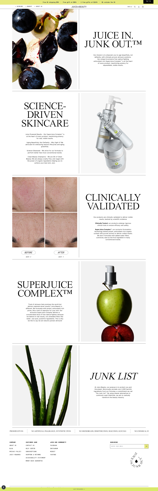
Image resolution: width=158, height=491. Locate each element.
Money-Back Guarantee (34, 461)
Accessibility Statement (36, 458)
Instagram (54, 448)
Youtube (53, 455)
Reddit (52, 451)
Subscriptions (31, 451)
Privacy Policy (15, 451)
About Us (13, 445)
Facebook (53, 445)
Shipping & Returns (33, 455)
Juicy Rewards (15, 455)
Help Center (30, 448)
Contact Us (30, 445)
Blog (11, 448)
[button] (3, 487)
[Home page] (79, 6)
